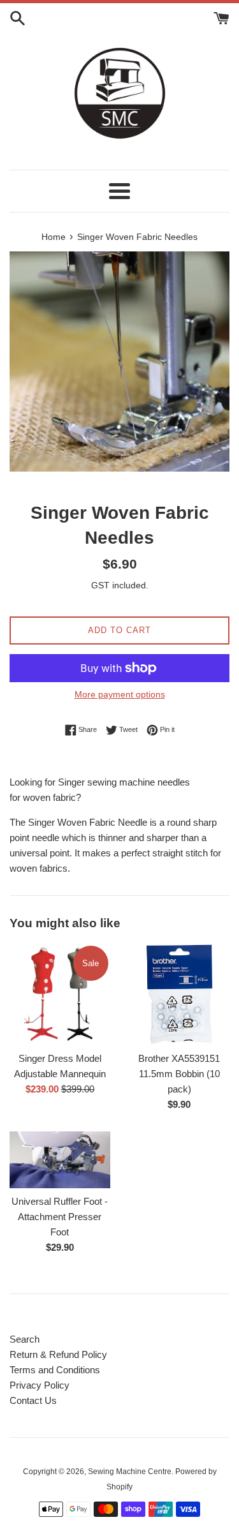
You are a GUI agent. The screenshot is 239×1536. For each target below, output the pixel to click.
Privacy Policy (39, 1385)
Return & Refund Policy (58, 1354)
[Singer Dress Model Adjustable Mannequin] (60, 994)
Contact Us (33, 1400)
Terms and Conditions (55, 1369)
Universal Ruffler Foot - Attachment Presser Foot (59, 1216)
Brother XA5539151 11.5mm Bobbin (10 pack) (179, 1073)
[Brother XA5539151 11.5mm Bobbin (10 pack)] (179, 994)
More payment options (120, 694)
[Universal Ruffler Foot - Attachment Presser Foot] (60, 1159)
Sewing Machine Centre (129, 1471)
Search (25, 1339)
